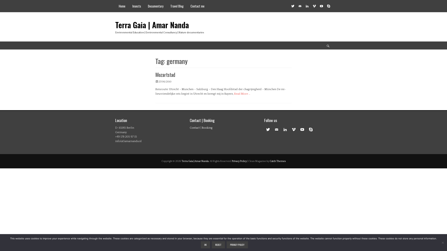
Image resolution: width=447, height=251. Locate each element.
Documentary (155, 6)
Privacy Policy (239, 161)
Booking (207, 127)
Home (122, 6)
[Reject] (442, 242)
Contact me (197, 6)
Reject (218, 244)
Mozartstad (165, 74)
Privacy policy (237, 244)
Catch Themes (278, 161)
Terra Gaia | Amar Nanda (152, 25)
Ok (205, 244)
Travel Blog (177, 6)
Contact (195, 127)
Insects (136, 6)
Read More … (242, 93)
